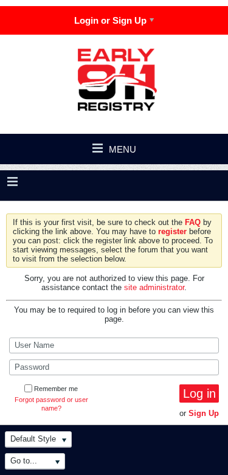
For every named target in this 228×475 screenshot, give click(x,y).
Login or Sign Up (110, 20)
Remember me (56, 388)
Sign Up (203, 413)
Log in (199, 393)
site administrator (154, 287)
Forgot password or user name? (51, 404)
